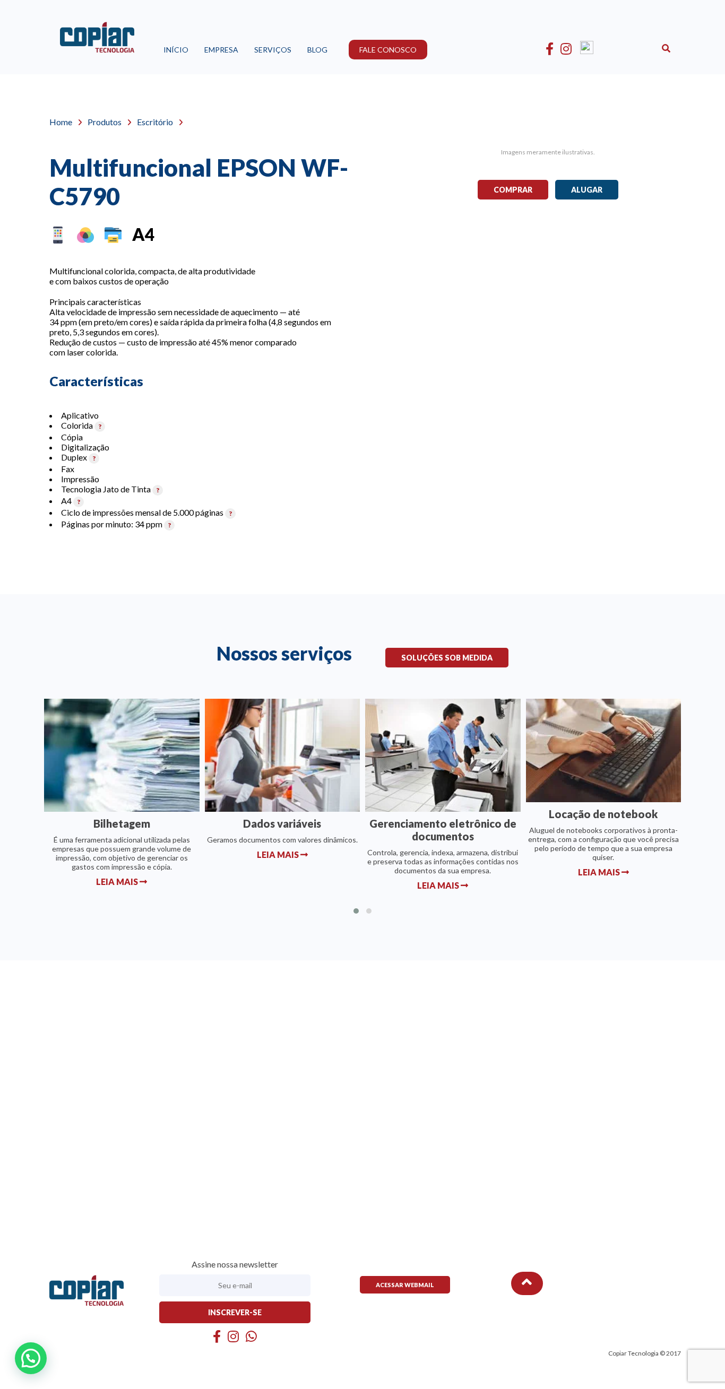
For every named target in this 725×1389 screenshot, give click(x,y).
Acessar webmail (405, 1284)
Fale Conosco (388, 49)
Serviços (272, 49)
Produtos (105, 122)
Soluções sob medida (447, 657)
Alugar (586, 189)
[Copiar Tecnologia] (97, 41)
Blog (317, 49)
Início (175, 49)
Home (60, 122)
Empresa (221, 49)
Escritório (155, 122)
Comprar (513, 189)
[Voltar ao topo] (527, 1283)
